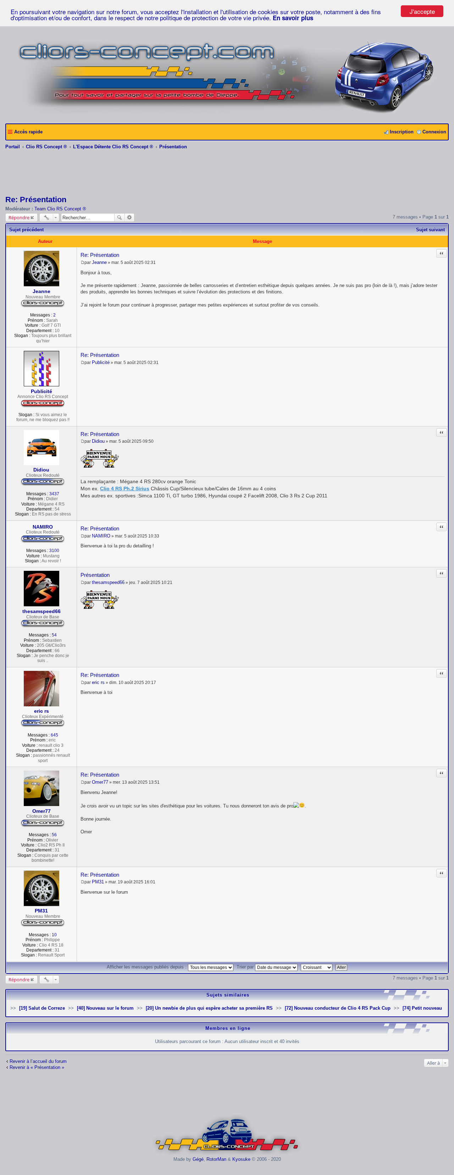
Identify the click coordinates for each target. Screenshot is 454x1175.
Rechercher (119, 217)
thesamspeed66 (41, 611)
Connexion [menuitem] (434, 131)
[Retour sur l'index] (227, 1154)
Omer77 (41, 811)
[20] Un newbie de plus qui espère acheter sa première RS (209, 1008)
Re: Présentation (35, 199)
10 (54, 934)
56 (54, 834)
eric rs (41, 711)
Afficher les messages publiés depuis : (147, 967)
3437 (54, 493)
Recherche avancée (129, 217)
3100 (54, 550)
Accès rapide (28, 131)
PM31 (41, 911)
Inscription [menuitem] (402, 131)
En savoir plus (293, 17)
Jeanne (41, 291)
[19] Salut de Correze (42, 1008)
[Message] (82, 262)
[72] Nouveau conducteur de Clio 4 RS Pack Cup (338, 1008)
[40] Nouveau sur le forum (105, 1008)
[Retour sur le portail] (227, 115)
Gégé (198, 1159)
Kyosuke (241, 1159)
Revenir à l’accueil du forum (38, 1061)
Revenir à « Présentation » (37, 1067)
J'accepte (422, 11)
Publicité (41, 391)
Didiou (41, 470)
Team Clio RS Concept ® (60, 208)
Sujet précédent (26, 229)
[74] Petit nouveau (422, 1008)
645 (54, 735)
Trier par (246, 967)
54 (54, 635)
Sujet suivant (430, 229)
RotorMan (216, 1159)
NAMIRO (43, 527)
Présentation (95, 575)
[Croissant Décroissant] (317, 967)
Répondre (19, 217)
